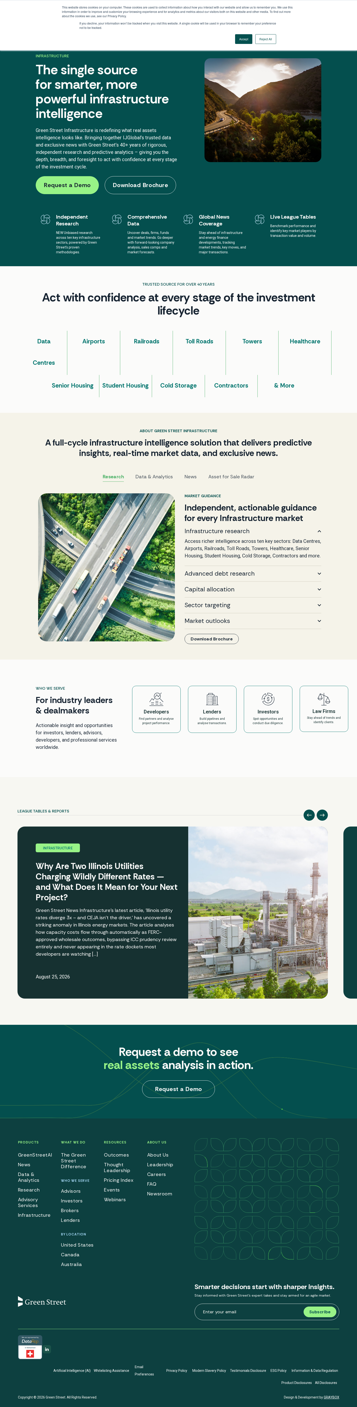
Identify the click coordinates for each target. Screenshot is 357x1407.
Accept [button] (243, 39)
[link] (178, 568)
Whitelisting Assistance (111, 1371)
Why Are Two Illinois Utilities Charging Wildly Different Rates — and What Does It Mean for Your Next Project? (107, 882)
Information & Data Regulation (315, 1371)
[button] (309, 815)
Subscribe (320, 1312)
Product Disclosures (296, 1383)
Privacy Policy (176, 1371)
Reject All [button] (265, 39)
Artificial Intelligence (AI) (72, 1371)
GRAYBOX (331, 1397)
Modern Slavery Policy (209, 1371)
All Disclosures (326, 1383)
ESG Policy (279, 1371)
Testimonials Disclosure (248, 1371)
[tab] (43, 809)
